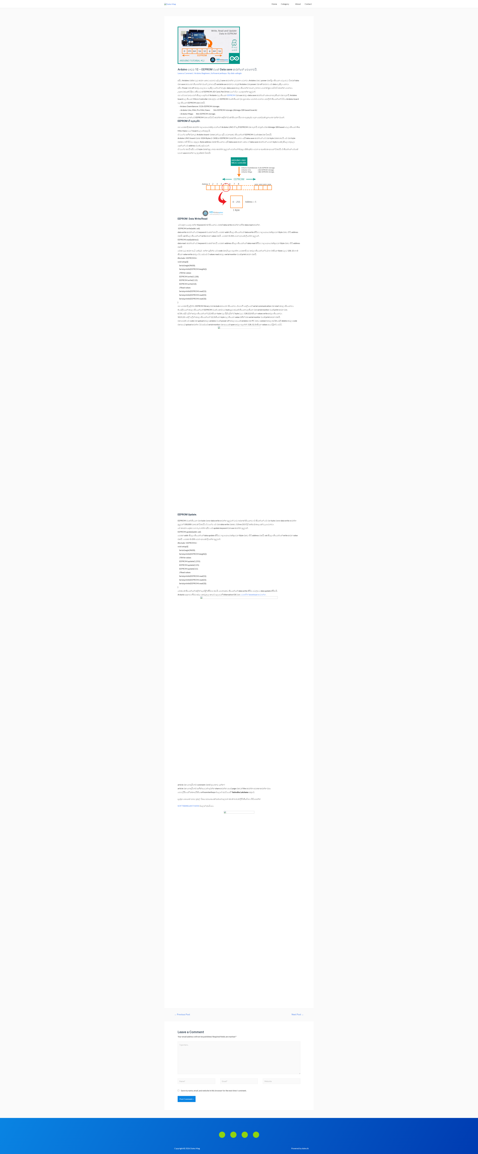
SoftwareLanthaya (218, 73)
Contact (308, 4)
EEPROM (231, 95)
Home (274, 4)
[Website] (281, 1081)
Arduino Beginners (202, 73)
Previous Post (182, 1014)
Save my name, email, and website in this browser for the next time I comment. (213, 1090)
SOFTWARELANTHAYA (188, 806)
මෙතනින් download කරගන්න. (253, 594)
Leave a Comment (185, 73)
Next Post (298, 1014)
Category (285, 4)
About (298, 4)
